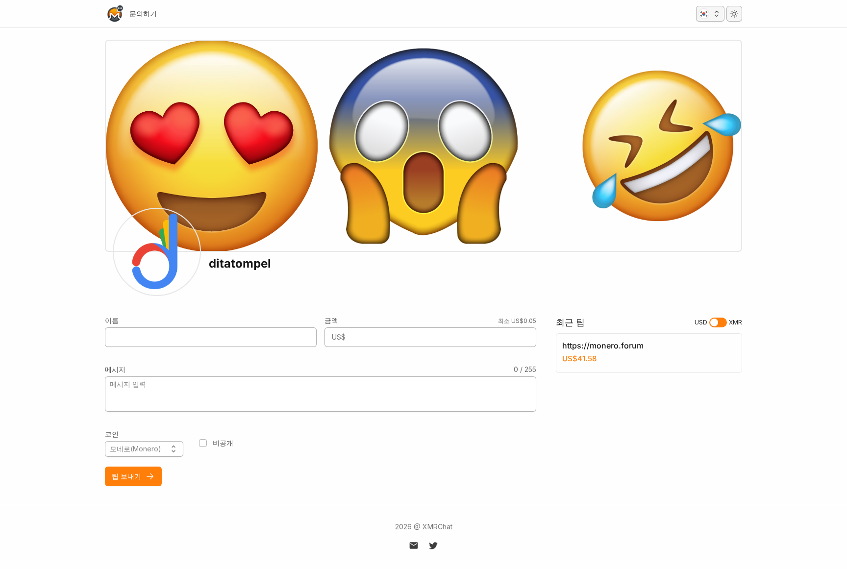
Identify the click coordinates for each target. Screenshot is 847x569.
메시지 (115, 369)
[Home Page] (115, 14)
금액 (331, 320)
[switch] (718, 322)
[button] (710, 14)
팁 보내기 (126, 476)
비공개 (223, 443)
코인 (112, 434)
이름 (112, 320)
